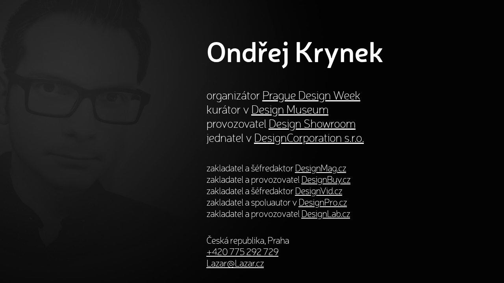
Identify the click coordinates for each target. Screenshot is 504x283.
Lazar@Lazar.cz (235, 263)
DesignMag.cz (320, 168)
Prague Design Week (311, 95)
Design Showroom (312, 123)
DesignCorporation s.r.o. (309, 137)
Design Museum (289, 109)
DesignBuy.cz (325, 179)
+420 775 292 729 (242, 251)
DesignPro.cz (322, 202)
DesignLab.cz (325, 213)
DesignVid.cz (318, 191)
